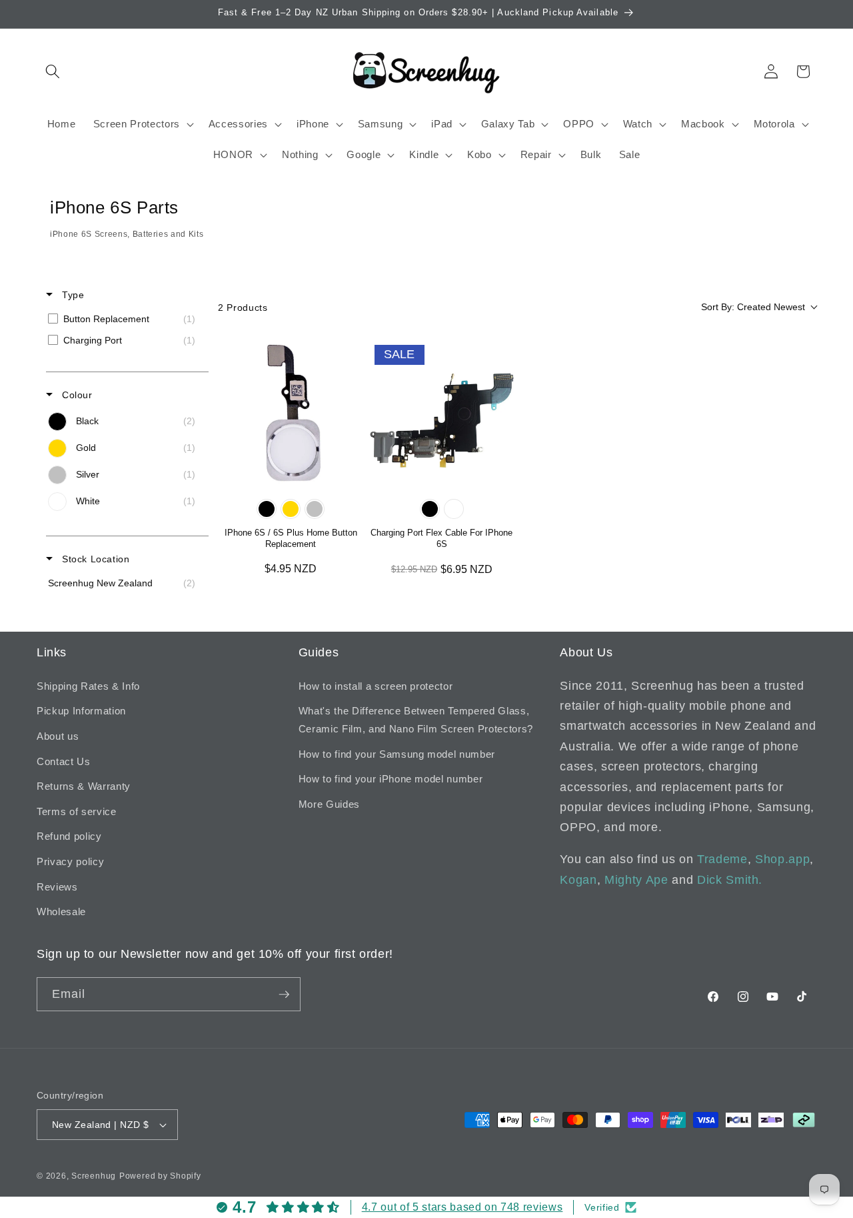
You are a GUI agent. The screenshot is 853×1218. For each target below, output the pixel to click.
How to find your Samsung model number (397, 754)
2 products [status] (243, 307)
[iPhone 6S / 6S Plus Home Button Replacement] (291, 413)
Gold (290, 509)
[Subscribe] (284, 994)
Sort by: (753, 306)
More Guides (329, 804)
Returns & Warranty (84, 786)
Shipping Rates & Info (88, 686)
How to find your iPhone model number (391, 778)
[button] (53, 71)
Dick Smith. (729, 879)
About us (58, 736)
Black (266, 509)
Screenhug (93, 1176)
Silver (314, 509)
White (453, 509)
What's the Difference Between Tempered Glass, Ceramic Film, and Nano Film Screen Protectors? (416, 719)
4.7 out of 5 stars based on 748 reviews (462, 1207)
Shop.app (782, 859)
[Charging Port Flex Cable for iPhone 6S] (442, 413)
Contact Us (64, 761)
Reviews (57, 886)
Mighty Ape (636, 879)
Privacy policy (70, 861)
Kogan (578, 879)
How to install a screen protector (376, 686)
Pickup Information (81, 710)
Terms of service (77, 811)
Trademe (722, 859)
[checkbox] (125, 319)
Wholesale (61, 911)
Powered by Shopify (160, 1176)
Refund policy (69, 836)
